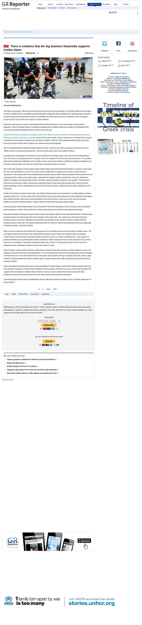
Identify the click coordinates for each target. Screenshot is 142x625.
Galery (86, 96)
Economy (60, 4)
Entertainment (80, 4)
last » (55, 289)
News (41, 4)
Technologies (52, 8)
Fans (118, 51)
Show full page (7, 380)
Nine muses (69, 4)
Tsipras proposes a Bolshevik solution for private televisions (31, 359)
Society (50, 4)
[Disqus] (49, 421)
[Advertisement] (52, 22)
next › (48, 289)
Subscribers (132, 51)
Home (10, 32)
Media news (41, 8)
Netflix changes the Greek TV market (21, 366)
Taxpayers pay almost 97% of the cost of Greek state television (32, 370)
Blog (115, 4)
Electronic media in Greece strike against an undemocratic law (32, 373)
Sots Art (62, 8)
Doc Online (106, 4)
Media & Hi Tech (94, 4)
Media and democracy (16, 363)
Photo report (72, 8)
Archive (125, 4)
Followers (104, 51)
